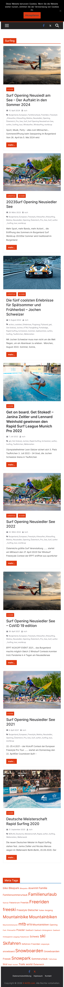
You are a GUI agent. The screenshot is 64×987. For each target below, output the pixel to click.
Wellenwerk (22, 837)
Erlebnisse (27, 324)
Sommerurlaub (39, 958)
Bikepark (14, 888)
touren (15, 965)
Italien (41, 910)
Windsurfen (28, 124)
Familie (43, 888)
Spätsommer (41, 331)
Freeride (25, 902)
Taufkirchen (18, 334)
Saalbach (30, 930)
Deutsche (20, 834)
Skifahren (12, 943)
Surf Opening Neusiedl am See (40, 121)
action (11, 324)
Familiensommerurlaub (15, 894)
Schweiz (34, 936)
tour (20, 124)
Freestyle (53, 115)
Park (4, 930)
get (50, 324)
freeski (9, 909)
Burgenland (13, 115)
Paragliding (33, 327)
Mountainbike (15, 916)
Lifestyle (11, 196)
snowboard (9, 951)
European (23, 115)
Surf (25, 121)
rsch (25, 110)
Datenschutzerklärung (22, 976)
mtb (22, 923)
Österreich (10, 121)
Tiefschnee (52, 959)
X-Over (10, 89)
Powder (20, 930)
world (29, 964)
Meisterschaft (30, 834)
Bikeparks (24, 888)
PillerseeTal (11, 930)
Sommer (31, 331)
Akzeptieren (32, 15)
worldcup (48, 124)
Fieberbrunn (14, 903)
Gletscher (33, 910)
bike (5, 888)
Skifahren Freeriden (31, 944)
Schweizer (22, 331)
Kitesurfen (11, 118)
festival (5, 903)
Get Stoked (11, 327)
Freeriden (45, 115)
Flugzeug (36, 324)
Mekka (29, 118)
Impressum (38, 976)
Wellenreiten (29, 334)
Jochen (20, 327)
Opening (46, 118)
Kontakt (48, 976)
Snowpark (21, 958)
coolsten (18, 324)
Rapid (39, 834)
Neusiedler (37, 118)
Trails (22, 964)
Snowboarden (29, 950)
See (21, 121)
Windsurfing (38, 124)
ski (42, 935)
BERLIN (12, 834)
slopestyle (45, 944)
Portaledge (43, 327)
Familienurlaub (34, 115)
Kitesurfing (21, 118)
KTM (26, 327)
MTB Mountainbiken (38, 924)
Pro (17, 121)
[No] (60, 10)
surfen (8, 124)
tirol (5, 964)
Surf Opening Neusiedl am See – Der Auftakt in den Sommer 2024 (28, 100)
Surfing (15, 124)
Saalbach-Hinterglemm (43, 930)
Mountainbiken (43, 916)
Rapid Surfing (11, 331)
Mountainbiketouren (10, 925)
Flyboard (44, 324)
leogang (49, 910)
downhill (33, 888)
